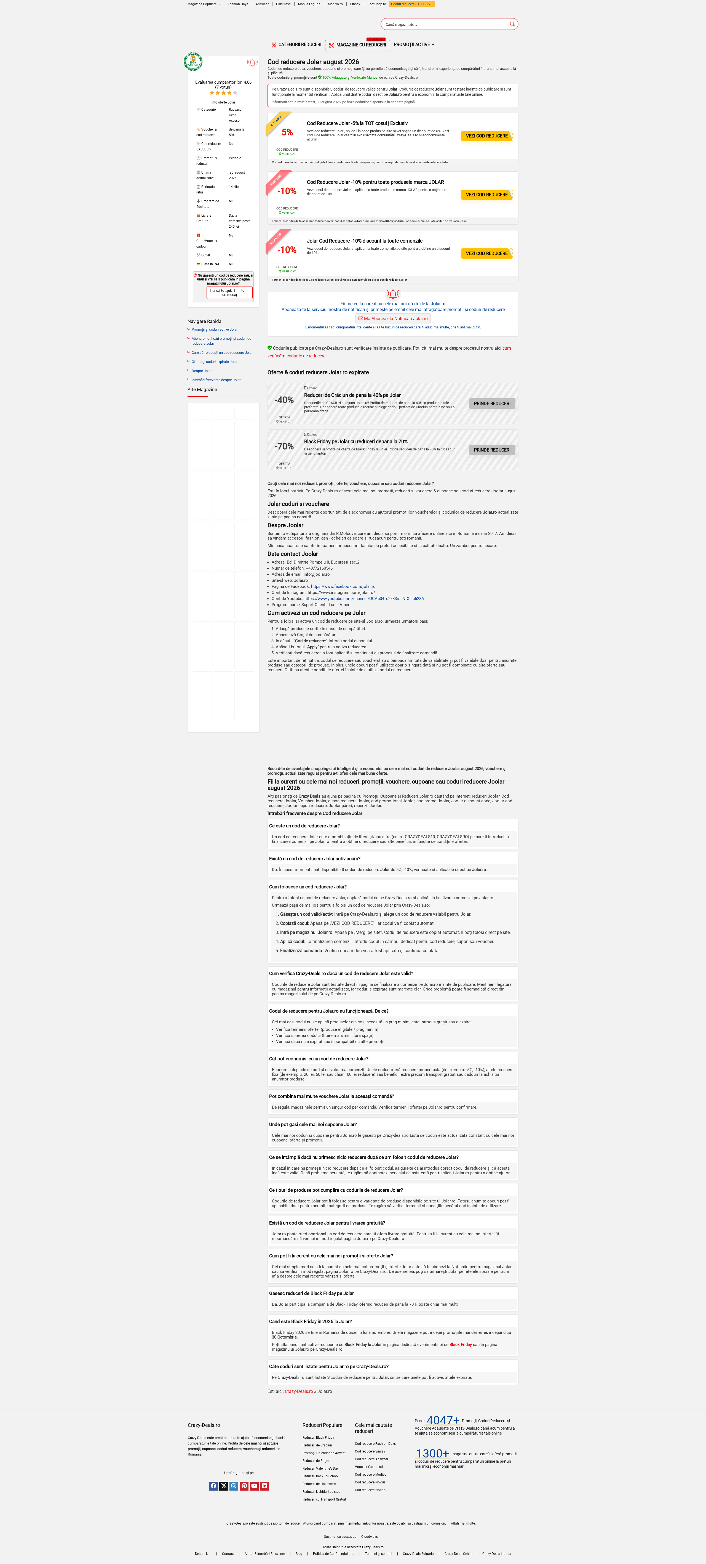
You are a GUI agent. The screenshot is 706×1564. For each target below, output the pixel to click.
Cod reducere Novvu (370, 1482)
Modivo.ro (335, 4)
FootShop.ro (377, 4)
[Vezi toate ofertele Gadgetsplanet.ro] (223, 414)
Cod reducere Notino (370, 1490)
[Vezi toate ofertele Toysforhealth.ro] (202, 445)
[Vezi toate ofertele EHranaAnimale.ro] (244, 695)
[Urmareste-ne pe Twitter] (223, 1486)
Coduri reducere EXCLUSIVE (411, 4)
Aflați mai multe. (463, 1523)
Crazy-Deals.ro (299, 1391)
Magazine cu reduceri (360, 43)
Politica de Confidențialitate (333, 1554)
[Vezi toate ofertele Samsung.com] (244, 595)
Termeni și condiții (378, 1554)
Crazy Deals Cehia (458, 1554)
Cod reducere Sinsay (370, 1451)
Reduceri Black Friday (318, 1438)
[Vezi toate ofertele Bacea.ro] (202, 645)
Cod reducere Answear (371, 1459)
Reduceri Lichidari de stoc (321, 1492)
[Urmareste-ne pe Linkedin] (264, 1486)
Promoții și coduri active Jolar (214, 329)
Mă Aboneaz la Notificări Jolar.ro (395, 318)
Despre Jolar (202, 371)
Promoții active (412, 44)
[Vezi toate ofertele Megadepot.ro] (244, 495)
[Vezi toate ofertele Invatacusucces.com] (244, 545)
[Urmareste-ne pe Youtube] (254, 1486)
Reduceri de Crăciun (317, 1445)
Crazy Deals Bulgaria (418, 1554)
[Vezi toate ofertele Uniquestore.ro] (223, 595)
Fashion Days (238, 4)
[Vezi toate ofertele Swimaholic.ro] (202, 595)
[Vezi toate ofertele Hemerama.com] (244, 414)
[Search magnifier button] (512, 24)
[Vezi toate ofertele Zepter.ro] (223, 495)
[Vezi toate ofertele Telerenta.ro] (223, 645)
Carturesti (283, 4)
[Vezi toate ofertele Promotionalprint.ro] (202, 495)
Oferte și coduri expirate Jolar (214, 362)
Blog (299, 1554)
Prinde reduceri (492, 403)
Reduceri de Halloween (319, 1484)
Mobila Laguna (309, 4)
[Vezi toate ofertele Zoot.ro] (223, 545)
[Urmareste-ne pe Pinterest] (244, 1486)
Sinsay (355, 4)
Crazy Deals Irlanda (496, 1554)
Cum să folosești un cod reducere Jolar (222, 352)
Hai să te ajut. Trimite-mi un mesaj (229, 292)
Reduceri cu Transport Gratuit (324, 1499)
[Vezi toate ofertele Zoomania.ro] (202, 414)
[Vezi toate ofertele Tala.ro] (244, 445)
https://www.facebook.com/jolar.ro (343, 586)
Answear (262, 4)
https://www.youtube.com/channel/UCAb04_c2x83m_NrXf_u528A (364, 598)
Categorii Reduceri (299, 44)
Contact (228, 1554)
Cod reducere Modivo (370, 1475)
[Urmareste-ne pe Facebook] (213, 1486)
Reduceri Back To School (321, 1476)
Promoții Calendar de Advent (324, 1453)
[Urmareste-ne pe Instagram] (233, 1486)
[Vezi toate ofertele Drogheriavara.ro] (202, 545)
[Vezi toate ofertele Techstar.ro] (202, 695)
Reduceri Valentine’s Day (321, 1468)
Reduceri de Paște (316, 1461)
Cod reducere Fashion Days (375, 1444)
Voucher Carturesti (369, 1467)
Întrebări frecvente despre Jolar (216, 380)
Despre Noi (203, 1554)
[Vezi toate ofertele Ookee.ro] (223, 445)
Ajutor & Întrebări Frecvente (265, 1554)
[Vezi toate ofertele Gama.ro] (223, 695)
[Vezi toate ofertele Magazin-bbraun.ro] (244, 645)
